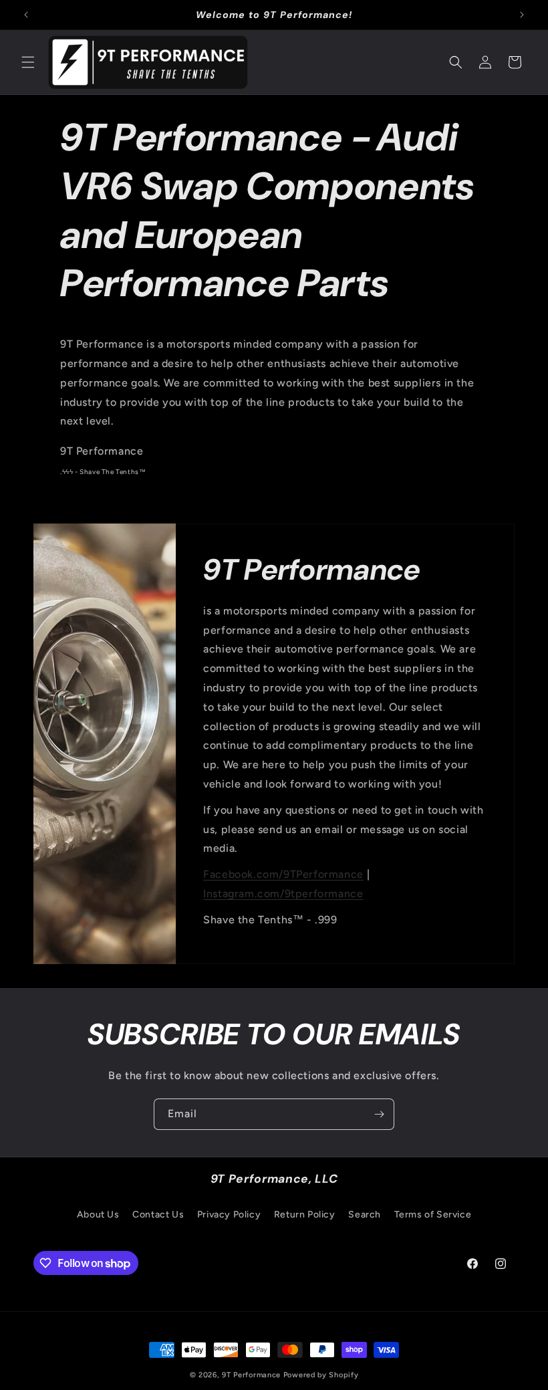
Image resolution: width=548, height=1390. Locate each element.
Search (364, 1214)
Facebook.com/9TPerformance (283, 874)
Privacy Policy (229, 1214)
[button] (28, 62)
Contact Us (158, 1214)
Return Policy (304, 1214)
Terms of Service (433, 1214)
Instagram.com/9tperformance (283, 893)
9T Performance (251, 1375)
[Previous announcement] (26, 14)
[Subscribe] (379, 1114)
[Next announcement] (522, 14)
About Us (98, 1214)
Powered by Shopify (321, 1375)
